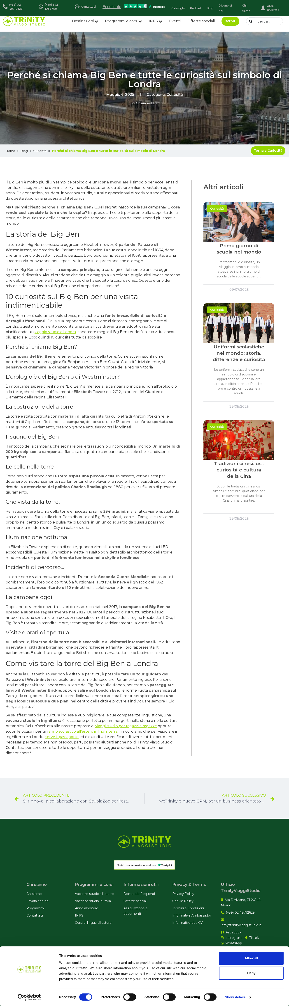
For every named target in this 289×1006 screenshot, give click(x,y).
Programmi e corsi (121, 21)
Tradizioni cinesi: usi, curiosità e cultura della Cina (239, 470)
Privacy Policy (183, 894)
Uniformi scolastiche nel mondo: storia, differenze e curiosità (239, 353)
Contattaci (34, 915)
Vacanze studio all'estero (94, 894)
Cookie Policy (182, 901)
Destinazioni (83, 21)
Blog (24, 151)
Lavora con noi (37, 901)
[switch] (129, 997)
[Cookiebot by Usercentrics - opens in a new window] (29, 997)
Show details (235, 997)
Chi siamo (34, 894)
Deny (251, 973)
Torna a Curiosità (268, 151)
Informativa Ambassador (191, 915)
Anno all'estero (86, 908)
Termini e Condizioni (188, 908)
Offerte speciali (201, 21)
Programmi (35, 908)
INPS (153, 21)
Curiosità (174, 94)
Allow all (251, 958)
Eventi (175, 21)
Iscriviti (230, 21)
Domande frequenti (139, 894)
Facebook (233, 932)
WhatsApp (233, 943)
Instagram (233, 938)
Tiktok (254, 938)
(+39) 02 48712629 (240, 912)
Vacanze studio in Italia (93, 901)
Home (10, 151)
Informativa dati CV (187, 923)
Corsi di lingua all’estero (93, 923)
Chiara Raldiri (146, 103)
